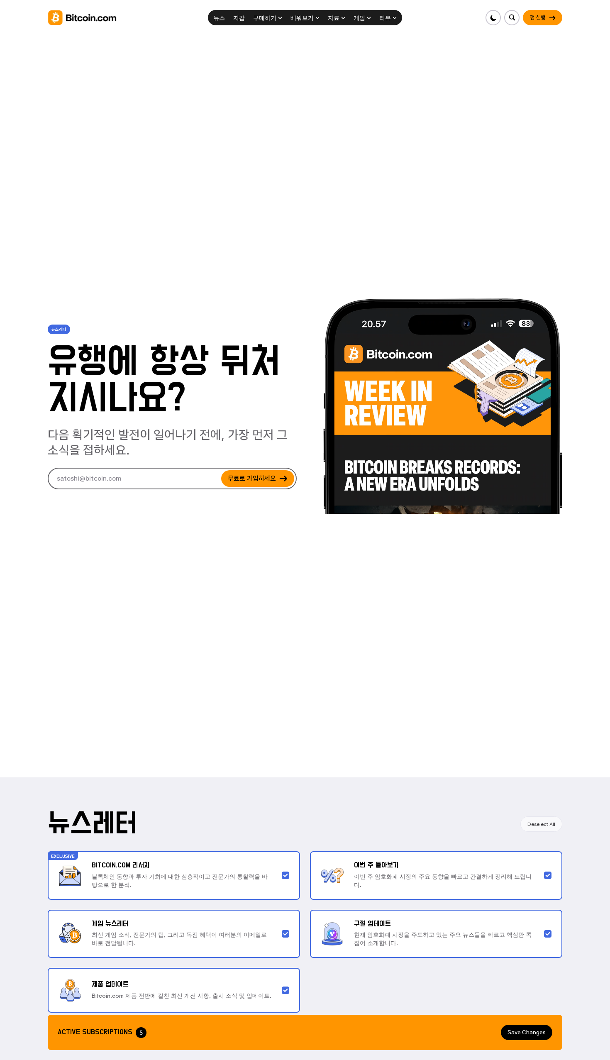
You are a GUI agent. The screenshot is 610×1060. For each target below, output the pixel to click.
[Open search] (512, 17)
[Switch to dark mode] (493, 17)
